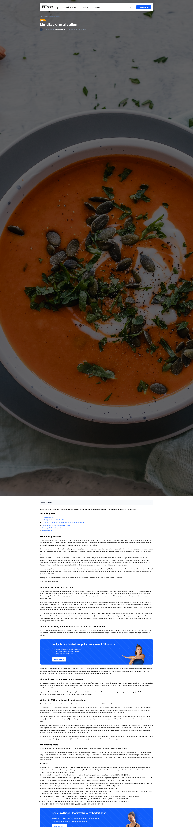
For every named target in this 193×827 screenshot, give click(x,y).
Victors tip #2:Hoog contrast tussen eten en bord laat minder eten (63, 522)
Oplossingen (85, 7)
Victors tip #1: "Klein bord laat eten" (53, 520)
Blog (41, 16)
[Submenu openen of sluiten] (76, 7)
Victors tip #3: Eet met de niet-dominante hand (57, 528)
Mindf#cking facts (47, 530)
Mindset (46, 16)
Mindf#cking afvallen (48, 517)
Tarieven (97, 7)
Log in (131, 7)
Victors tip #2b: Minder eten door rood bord (56, 525)
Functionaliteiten (70, 7)
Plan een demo (144, 7)
